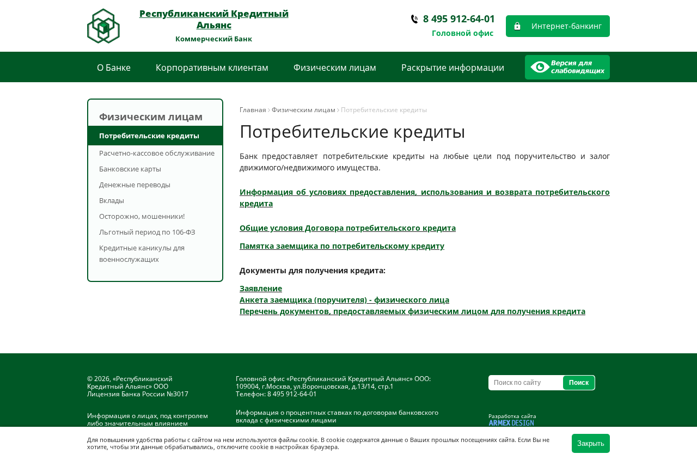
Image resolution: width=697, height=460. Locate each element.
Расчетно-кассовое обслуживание (157, 153)
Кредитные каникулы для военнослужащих (142, 253)
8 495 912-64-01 (459, 18)
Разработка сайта (512, 416)
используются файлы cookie (276, 440)
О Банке (114, 67)
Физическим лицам (335, 67)
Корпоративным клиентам (212, 67)
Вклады (111, 200)
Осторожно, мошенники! (142, 216)
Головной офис (462, 33)
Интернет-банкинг (566, 26)
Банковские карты (130, 169)
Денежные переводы (134, 184)
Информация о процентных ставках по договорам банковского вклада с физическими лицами (337, 416)
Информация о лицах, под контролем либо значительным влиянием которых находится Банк (147, 423)
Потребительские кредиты (149, 135)
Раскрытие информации (452, 67)
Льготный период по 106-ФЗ (147, 232)
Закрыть (590, 443)
